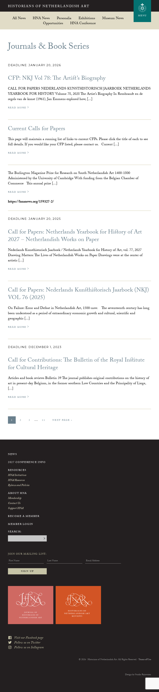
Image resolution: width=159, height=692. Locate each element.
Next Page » (62, 421)
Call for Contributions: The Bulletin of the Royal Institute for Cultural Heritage (76, 364)
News (12, 454)
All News (19, 18)
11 (45, 420)
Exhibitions (87, 18)
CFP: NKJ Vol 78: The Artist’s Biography (56, 79)
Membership (14, 498)
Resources (17, 470)
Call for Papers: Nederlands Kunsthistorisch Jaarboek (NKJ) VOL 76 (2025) (78, 294)
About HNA (17, 493)
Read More (17, 108)
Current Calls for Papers (36, 129)
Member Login (20, 524)
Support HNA (15, 508)
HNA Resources (16, 480)
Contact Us (14, 503)
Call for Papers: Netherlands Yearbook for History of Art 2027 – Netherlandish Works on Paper (75, 236)
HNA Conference (83, 23)
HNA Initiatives (17, 475)
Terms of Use (144, 660)
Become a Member (23, 516)
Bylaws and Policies (18, 485)
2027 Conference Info (27, 462)
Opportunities (53, 23)
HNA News (41, 18)
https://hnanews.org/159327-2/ (31, 202)
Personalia (64, 18)
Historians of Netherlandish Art (49, 7)
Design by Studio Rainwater (138, 675)
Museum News (113, 18)
